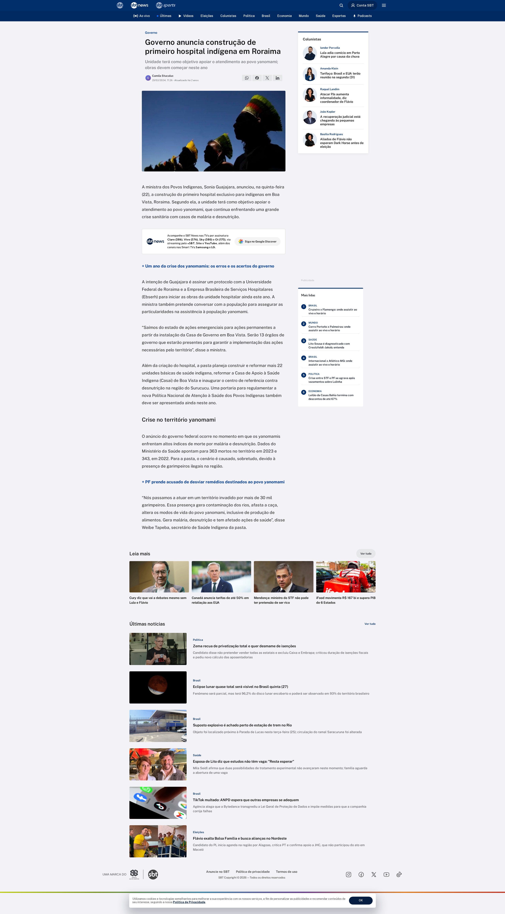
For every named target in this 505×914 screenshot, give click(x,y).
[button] (159, 588)
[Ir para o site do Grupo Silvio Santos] (123, 874)
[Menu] (384, 5)
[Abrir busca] (341, 5)
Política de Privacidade (189, 902)
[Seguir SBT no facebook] (361, 874)
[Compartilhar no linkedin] (277, 78)
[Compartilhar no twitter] (267, 78)
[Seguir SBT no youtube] (386, 874)
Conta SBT (365, 5)
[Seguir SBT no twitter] (374, 874)
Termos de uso (286, 872)
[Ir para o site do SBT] (153, 874)
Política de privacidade (253, 872)
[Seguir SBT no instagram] (348, 874)
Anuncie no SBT (218, 872)
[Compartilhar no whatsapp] (247, 78)
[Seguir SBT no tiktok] (399, 874)
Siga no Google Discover (261, 241)
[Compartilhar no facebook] (257, 78)
